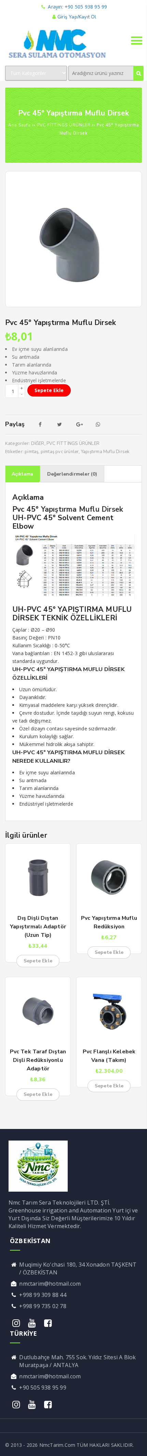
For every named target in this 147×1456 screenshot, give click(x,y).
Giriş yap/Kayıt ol (76, 17)
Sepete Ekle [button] (38, 961)
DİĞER (37, 443)
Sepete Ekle (49, 390)
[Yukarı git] (135, 1444)
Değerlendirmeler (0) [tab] (72, 474)
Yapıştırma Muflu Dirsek (105, 452)
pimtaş (31, 452)
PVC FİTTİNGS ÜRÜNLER (64, 125)
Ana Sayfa (19, 125)
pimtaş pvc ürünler (60, 452)
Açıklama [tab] (23, 474)
